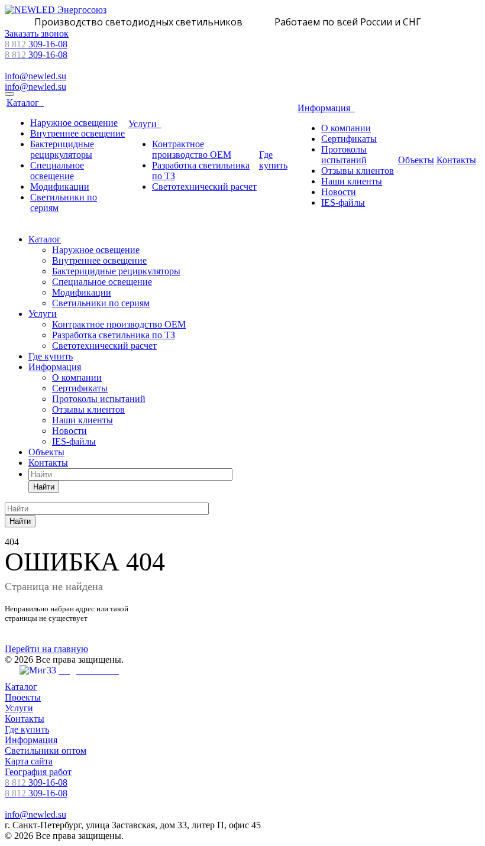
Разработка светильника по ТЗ (113, 335)
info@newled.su (35, 76)
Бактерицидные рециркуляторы (62, 149)
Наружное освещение (74, 123)
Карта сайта (29, 761)
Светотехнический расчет (204, 186)
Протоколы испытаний (344, 154)
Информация (326, 108)
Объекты (416, 160)
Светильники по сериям (101, 303)
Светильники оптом (45, 750)
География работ (38, 772)
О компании (346, 128)
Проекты (23, 697)
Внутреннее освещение (77, 133)
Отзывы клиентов (357, 171)
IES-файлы (343, 202)
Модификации (59, 186)
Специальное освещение (57, 170)
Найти (43, 486)
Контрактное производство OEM (191, 149)
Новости (338, 192)
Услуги (144, 124)
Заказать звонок (37, 33)
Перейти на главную (46, 649)
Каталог (25, 103)
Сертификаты (349, 139)
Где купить (273, 160)
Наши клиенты (351, 181)
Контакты (456, 160)
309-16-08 (36, 44)
